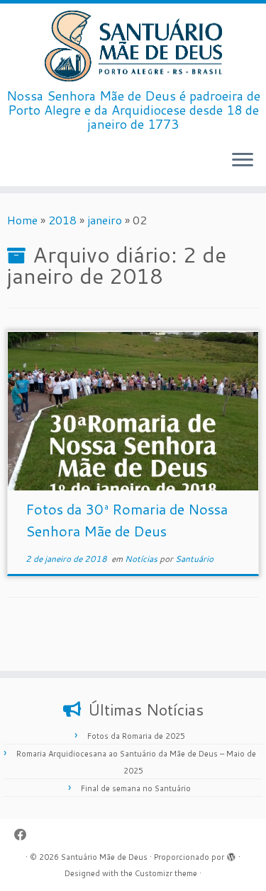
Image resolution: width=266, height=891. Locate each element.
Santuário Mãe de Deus (104, 857)
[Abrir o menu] (242, 160)
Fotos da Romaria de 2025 (136, 736)
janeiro (104, 220)
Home (22, 220)
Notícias (142, 559)
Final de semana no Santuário (136, 788)
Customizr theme (166, 873)
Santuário (194, 559)
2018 (62, 220)
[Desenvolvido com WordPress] (231, 854)
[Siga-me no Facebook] (24, 834)
